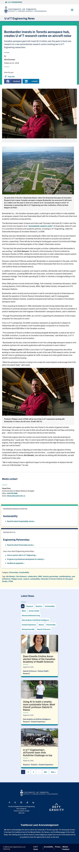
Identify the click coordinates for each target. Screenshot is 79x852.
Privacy (57, 847)
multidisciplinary (65, 576)
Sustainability (24, 572)
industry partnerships (50, 576)
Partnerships (13, 572)
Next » (53, 772)
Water (24, 611)
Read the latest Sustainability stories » (21, 521)
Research (29, 606)
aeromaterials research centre (40, 226)
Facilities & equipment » (15, 563)
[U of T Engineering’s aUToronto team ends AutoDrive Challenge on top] (39, 747)
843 (45, 772)
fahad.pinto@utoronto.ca (16, 496)
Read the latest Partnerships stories (20, 545)
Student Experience (29, 625)
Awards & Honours (44, 629)
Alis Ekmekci (10, 576)
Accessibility (48, 847)
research (26, 579)
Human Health (34, 611)
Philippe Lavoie (16, 579)
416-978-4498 (12, 493)
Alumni (41, 625)
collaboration (32, 576)
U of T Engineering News (19, 18)
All (23, 606)
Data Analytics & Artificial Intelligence (35, 620)
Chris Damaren (21, 576)
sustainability (35, 579)
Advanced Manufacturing (31, 615)
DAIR (40, 576)
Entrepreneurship (28, 629)
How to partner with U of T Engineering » (22, 555)
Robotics (39, 606)
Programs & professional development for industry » (26, 559)
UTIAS (10, 581)
